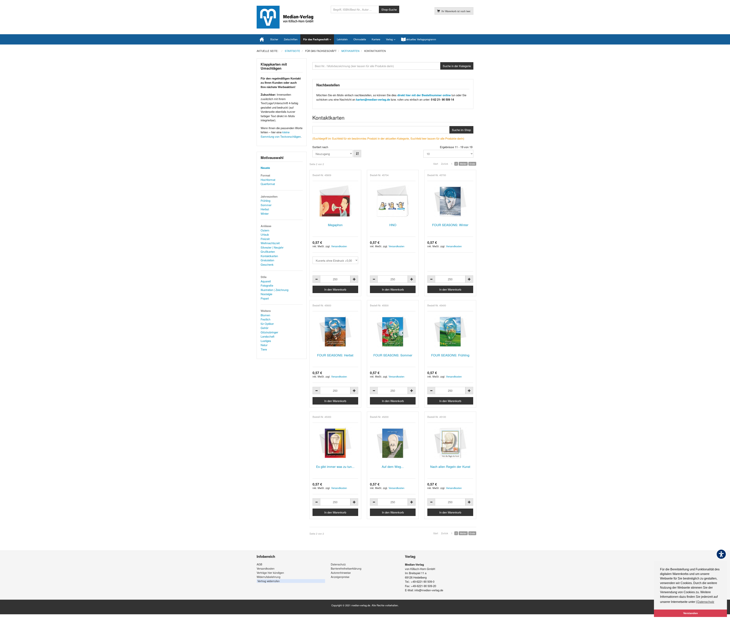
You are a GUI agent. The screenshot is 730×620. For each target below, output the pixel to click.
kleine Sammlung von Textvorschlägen (281, 134)
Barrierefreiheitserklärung (346, 568)
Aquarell (266, 281)
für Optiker (267, 324)
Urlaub (265, 234)
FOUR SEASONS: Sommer (392, 355)
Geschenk (267, 264)
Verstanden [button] (690, 613)
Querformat (268, 184)
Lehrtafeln (342, 39)
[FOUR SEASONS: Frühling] (450, 331)
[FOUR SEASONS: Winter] (450, 201)
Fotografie (267, 285)
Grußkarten (268, 252)
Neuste (265, 168)
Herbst (265, 209)
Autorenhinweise (341, 573)
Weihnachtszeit (270, 243)
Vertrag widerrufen (268, 581)
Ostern (265, 230)
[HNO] (393, 201)
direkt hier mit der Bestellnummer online (424, 95)
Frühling (265, 201)
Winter (265, 213)
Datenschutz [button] (705, 601)
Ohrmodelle (359, 39)
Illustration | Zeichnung (274, 290)
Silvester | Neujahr (272, 247)
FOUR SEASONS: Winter (450, 225)
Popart (265, 298)
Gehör (264, 328)
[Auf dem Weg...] (393, 443)
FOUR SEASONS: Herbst (335, 355)
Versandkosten (339, 246)
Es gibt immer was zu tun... (335, 466)
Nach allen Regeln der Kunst (450, 466)
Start (435, 163)
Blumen (265, 315)
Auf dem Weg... (393, 466)
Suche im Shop (461, 130)
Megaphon (335, 225)
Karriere (376, 39)
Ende (472, 163)
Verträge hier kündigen (270, 573)
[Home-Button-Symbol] (262, 39)
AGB (259, 564)
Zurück (444, 163)
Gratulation (267, 260)
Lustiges (266, 341)
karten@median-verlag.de (373, 99)
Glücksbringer (269, 332)
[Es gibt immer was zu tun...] (335, 443)
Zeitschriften (291, 39)
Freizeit (265, 239)
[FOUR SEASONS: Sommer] (393, 331)
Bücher (274, 39)
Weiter (463, 163)
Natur (264, 345)
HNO (392, 225)
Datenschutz (338, 564)
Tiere (264, 349)
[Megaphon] (335, 201)
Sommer (266, 205)
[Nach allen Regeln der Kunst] (450, 443)
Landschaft (267, 336)
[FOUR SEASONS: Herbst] (335, 331)
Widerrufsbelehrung (268, 577)
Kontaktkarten (269, 256)
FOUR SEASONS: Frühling (450, 355)
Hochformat (268, 180)
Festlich (265, 319)
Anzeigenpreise (340, 577)
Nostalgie (266, 294)
